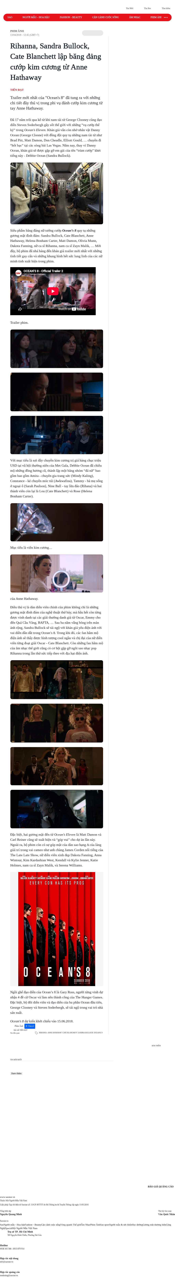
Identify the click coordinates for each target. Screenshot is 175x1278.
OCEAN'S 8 (98, 1033)
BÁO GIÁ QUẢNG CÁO (161, 1186)
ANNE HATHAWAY (55, 1033)
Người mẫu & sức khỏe (120, 1224)
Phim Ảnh (17, 31)
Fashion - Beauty (71, 17)
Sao (10, 17)
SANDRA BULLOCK (85, 1033)
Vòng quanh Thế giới (70, 1224)
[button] (92, 33)
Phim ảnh (156, 17)
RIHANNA (43, 1033)
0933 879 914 (18, 1249)
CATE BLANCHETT (69, 1033)
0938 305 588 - (6, 1249)
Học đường (137, 1224)
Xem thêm (16, 1073)
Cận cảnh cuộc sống (105, 17)
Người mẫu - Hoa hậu (36, 17)
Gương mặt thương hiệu (154, 1224)
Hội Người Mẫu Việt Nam (24, 1228)
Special (8, 1228)
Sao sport (104, 1224)
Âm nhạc (134, 17)
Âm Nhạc (85, 1224)
